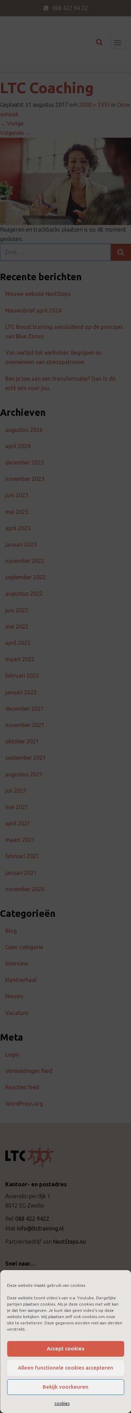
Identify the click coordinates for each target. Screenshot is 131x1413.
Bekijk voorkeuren (65, 1387)
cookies (62, 1403)
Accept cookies (65, 1348)
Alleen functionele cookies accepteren (65, 1368)
